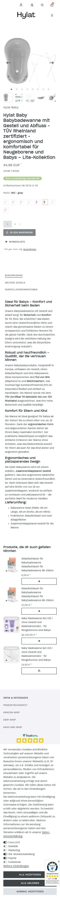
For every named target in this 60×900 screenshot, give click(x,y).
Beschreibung (14, 275)
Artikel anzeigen (39, 581)
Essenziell (14, 842)
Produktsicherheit (15, 705)
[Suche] (42, 5)
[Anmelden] (21, 5)
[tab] (14, 275)
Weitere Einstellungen (16, 866)
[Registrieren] (32, 5)
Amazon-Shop (11, 712)
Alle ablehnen (30, 883)
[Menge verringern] (20, 224)
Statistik (13, 846)
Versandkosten (29, 249)
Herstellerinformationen (21, 289)
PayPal (12, 858)
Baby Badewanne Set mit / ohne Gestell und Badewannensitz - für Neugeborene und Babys (37, 624)
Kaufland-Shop (12, 727)
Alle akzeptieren (30, 874)
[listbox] (11, 565)
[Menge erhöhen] (15, 224)
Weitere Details (15, 282)
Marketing (14, 850)
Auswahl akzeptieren (30, 891)
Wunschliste (17, 242)
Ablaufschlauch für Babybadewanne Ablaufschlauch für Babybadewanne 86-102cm (37, 564)
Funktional (14, 862)
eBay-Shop (9, 720)
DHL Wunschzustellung (21, 854)
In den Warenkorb (21, 232)
